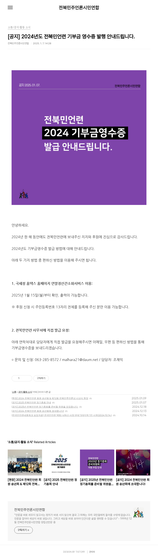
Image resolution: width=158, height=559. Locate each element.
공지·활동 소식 (25, 391)
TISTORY (80, 552)
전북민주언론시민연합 (79, 7)
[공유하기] (23, 378)
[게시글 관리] (27, 378)
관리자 (92, 552)
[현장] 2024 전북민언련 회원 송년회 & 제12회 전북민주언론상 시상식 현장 (50, 398)
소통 (14, 391)
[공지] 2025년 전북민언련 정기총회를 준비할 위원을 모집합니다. (45, 406)
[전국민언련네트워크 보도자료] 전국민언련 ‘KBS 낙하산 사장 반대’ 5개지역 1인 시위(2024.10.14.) (62, 415)
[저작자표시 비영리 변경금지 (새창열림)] (54, 378)
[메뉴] (10, 8)
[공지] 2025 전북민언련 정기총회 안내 (31, 402)
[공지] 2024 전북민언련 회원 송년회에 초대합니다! (38, 410)
